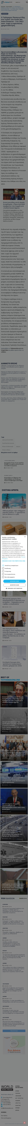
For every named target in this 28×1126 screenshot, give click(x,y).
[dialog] (14, 563)
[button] (14, 561)
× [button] (24, 536)
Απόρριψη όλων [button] (14, 585)
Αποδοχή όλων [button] (14, 581)
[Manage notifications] (24, 1123)
